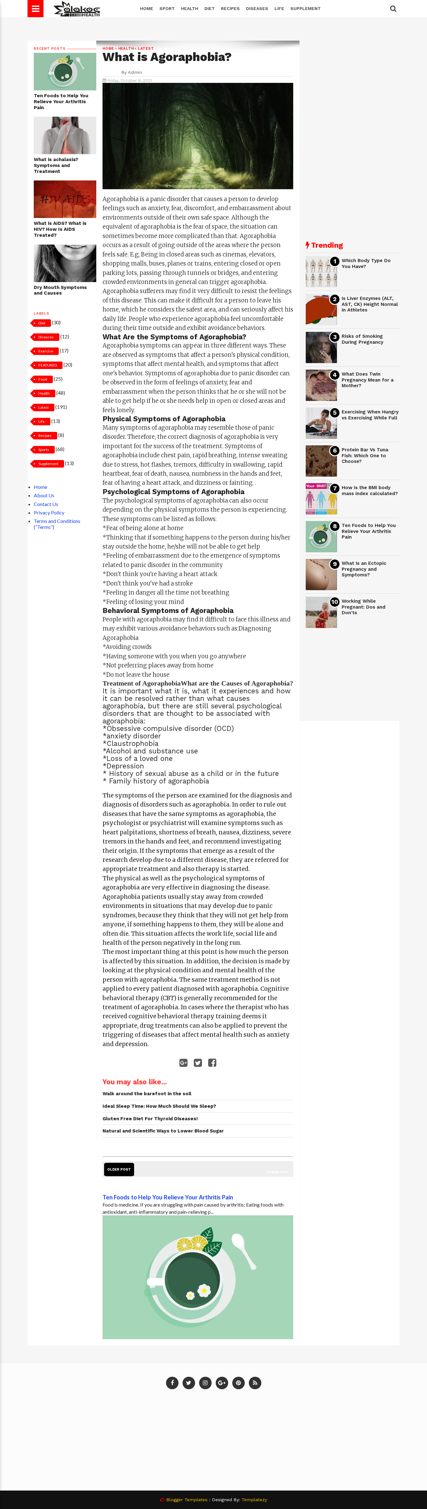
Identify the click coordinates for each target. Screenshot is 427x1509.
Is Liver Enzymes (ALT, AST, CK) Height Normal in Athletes (370, 304)
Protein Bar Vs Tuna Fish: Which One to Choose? (365, 455)
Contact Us (46, 504)
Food (42, 379)
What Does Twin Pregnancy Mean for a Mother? (368, 379)
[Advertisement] (352, 134)
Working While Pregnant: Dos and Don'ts (363, 606)
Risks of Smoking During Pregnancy (362, 339)
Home (146, 8)
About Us (44, 495)
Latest (43, 407)
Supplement (305, 8)
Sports (43, 449)
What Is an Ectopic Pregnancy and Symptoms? (364, 569)
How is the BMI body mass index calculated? (370, 490)
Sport (167, 8)
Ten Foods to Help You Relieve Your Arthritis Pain (61, 101)
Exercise (45, 351)
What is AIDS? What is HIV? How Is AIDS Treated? (60, 229)
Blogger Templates (187, 1499)
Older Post (119, 1169)
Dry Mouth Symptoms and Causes (60, 290)
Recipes (230, 8)
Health (189, 8)
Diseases (257, 8)
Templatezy (254, 1499)
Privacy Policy (49, 512)
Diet (209, 8)
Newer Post (278, 1172)
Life (279, 8)
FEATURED (47, 365)
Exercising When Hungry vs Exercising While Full (370, 415)
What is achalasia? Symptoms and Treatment (56, 165)
